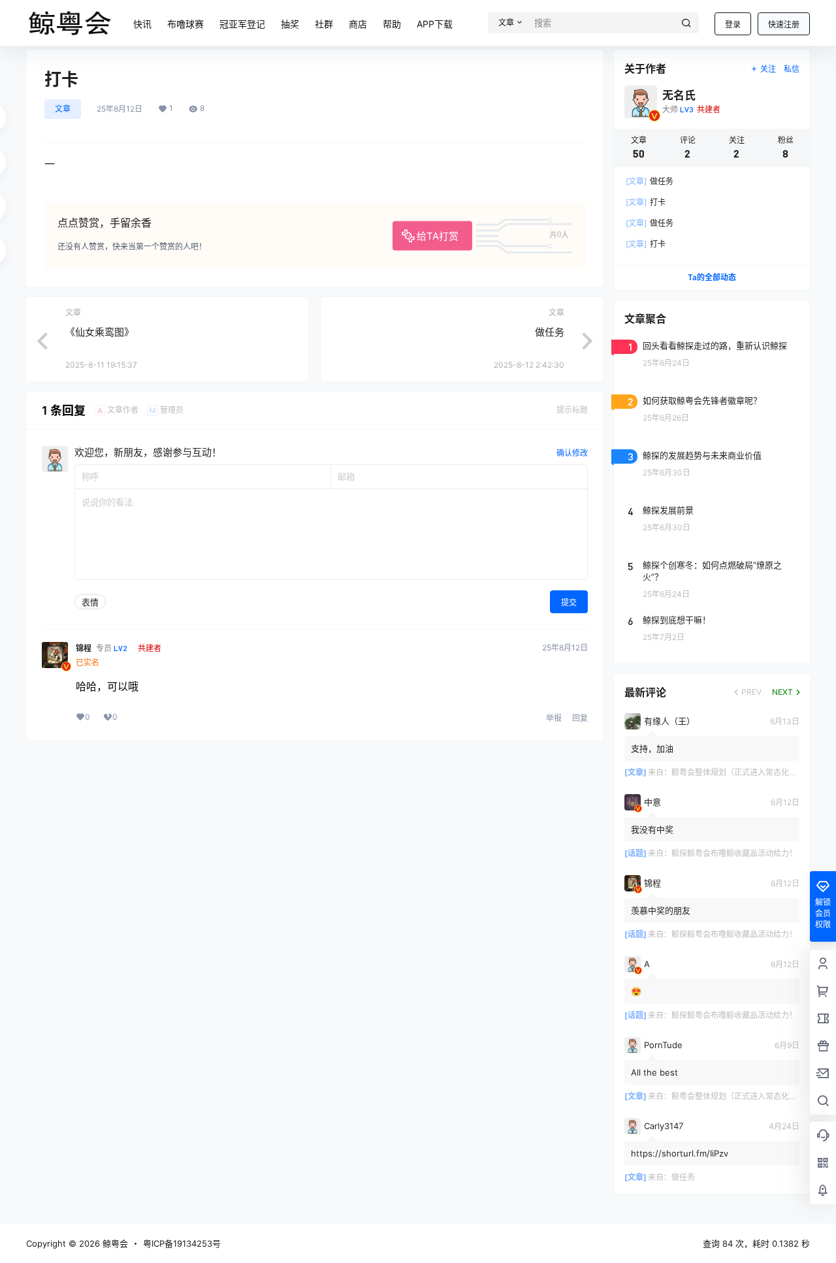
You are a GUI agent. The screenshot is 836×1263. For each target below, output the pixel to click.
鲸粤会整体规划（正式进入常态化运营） (741, 772)
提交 (569, 602)
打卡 (646, 202)
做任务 (549, 332)
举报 (554, 718)
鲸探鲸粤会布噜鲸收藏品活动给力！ (734, 853)
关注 (768, 69)
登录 (733, 24)
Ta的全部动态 (712, 277)
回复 (580, 718)
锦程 (83, 648)
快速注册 (783, 24)
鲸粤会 (114, 1243)
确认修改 (572, 453)
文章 (63, 109)
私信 (791, 69)
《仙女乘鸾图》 (99, 332)
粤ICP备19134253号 (182, 1243)
